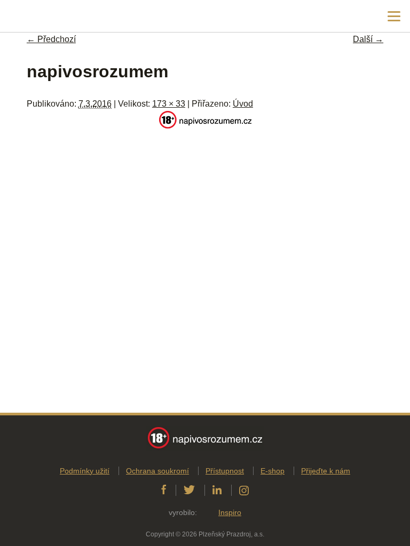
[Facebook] (163, 490)
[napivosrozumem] (205, 125)
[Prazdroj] (53, 16)
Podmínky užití (84, 471)
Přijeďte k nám (325, 471)
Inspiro (229, 512)
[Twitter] (189, 490)
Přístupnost (225, 471)
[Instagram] (244, 490)
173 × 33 (168, 103)
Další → (368, 39)
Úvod (243, 103)
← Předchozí (51, 39)
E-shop (273, 471)
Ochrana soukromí (157, 471)
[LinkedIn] (217, 490)
